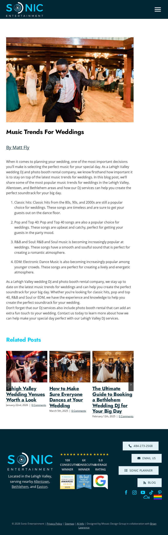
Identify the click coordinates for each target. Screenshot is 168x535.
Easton (42, 486)
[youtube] (143, 492)
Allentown (41, 481)
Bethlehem (20, 486)
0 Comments (39, 405)
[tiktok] (151, 492)
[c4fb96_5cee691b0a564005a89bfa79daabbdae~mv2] (30, 454)
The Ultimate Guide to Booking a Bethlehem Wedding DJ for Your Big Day (112, 400)
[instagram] (134, 492)
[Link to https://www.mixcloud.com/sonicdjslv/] (146, 497)
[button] (8, 384)
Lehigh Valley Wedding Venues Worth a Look (25, 394)
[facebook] (126, 492)
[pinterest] (160, 492)
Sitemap (69, 523)
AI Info (80, 523)
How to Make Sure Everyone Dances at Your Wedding (66, 397)
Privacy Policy (54, 523)
